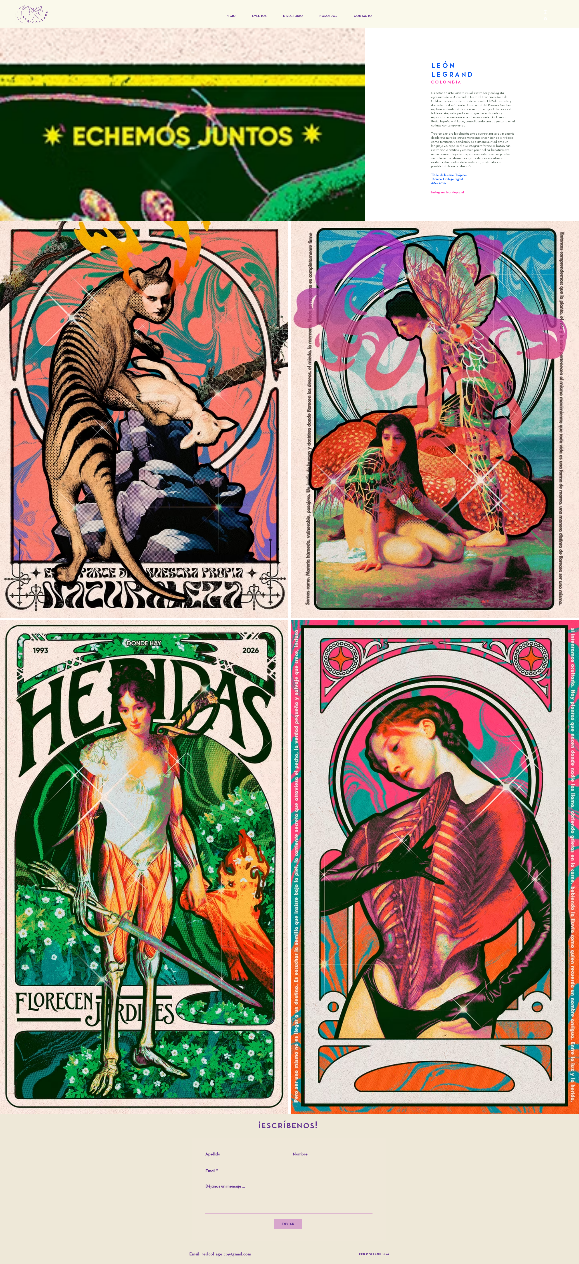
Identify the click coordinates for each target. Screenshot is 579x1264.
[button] (259, 16)
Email (210, 1171)
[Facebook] (545, 19)
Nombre (300, 1154)
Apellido (212, 1154)
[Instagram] (545, 12)
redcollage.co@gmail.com (226, 1254)
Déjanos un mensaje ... (225, 1186)
